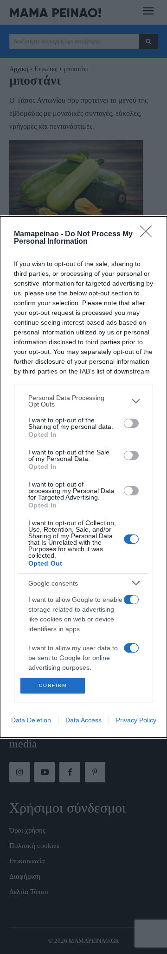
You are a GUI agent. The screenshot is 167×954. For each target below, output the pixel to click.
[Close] (149, 234)
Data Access (83, 720)
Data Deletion (31, 720)
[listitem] (83, 400)
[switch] (131, 423)
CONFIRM (53, 685)
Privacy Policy (136, 720)
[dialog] (83, 476)
